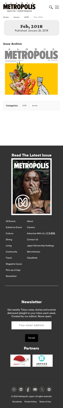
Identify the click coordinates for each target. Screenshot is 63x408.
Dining (9, 239)
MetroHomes (33, 252)
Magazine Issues (14, 264)
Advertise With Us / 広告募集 (41, 233)
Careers (31, 227)
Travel (9, 258)
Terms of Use (45, 401)
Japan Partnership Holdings (40, 245)
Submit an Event (14, 227)
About (30, 221)
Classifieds (32, 258)
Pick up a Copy (13, 270)
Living (9, 245)
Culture (9, 233)
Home (6, 17)
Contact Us (32, 239)
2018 (26, 17)
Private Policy (30, 401)
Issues (17, 17)
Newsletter (11, 276)
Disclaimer (17, 401)
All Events (11, 221)
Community (11, 252)
